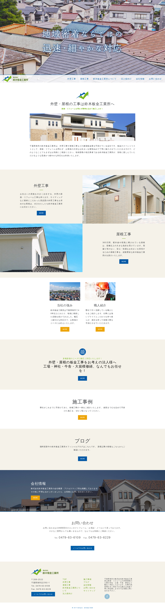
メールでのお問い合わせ (82, 548)
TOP (65, 579)
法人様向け (68, 593)
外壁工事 (66, 582)
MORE (41, 213)
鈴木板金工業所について (71, 589)
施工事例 (87, 579)
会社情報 (87, 585)
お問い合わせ (89, 588)
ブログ (86, 582)
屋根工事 (66, 585)
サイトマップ (89, 591)
